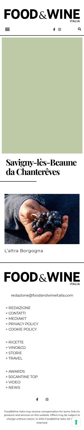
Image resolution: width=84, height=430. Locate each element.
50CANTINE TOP (23, 377)
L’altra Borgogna (23, 250)
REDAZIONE (20, 308)
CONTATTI (17, 313)
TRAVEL (15, 358)
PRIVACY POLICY (23, 324)
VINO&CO (17, 347)
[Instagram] (59, 29)
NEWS (14, 387)
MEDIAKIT (17, 318)
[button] (7, 29)
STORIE (15, 353)
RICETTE (16, 342)
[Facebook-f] (54, 29)
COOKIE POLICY (23, 329)
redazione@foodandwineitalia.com (42, 295)
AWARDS (17, 371)
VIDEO (14, 382)
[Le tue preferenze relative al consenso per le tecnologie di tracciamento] (76, 422)
